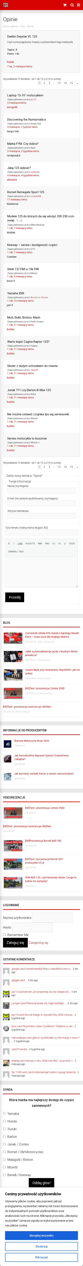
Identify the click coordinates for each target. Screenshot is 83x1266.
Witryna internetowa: (18, 511)
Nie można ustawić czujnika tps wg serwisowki (38, 414)
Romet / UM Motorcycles (25, 1152)
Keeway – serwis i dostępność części (32, 245)
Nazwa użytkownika (17, 917)
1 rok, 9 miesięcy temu (19, 276)
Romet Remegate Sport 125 (25, 192)
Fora (22, 26)
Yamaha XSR (15, 293)
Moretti (12, 1167)
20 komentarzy (22, 711)
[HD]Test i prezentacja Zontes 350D (45, 688)
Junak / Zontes (18, 1144)
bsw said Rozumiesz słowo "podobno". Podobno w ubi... (42, 1026)
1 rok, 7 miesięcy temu (19, 228)
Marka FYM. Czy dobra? (22, 144)
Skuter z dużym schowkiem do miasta (32, 366)
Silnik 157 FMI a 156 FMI (23, 269)
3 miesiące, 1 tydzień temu (22, 127)
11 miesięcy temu (17, 199)
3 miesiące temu (16, 102)
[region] (41, 1226)
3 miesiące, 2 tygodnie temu (23, 151)
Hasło (7, 927)
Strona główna (10, 26)
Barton (12, 1137)
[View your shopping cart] (65, 5)
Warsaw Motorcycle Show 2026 (31, 740)
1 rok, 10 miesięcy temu (20, 300)
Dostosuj (42, 1246)
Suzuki (12, 1129)
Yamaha (13, 1114)
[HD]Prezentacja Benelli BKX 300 (43, 840)
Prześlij (15, 597)
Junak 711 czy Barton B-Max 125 (29, 390)
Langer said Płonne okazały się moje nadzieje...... (39, 1003)
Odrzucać (41, 1257)
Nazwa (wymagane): (18, 486)
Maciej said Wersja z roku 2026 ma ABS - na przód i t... (42, 1060)
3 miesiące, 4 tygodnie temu (23, 175)
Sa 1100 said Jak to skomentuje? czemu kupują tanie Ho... (44, 1072)
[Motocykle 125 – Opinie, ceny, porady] (5, 6)
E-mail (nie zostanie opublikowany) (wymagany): (32, 498)
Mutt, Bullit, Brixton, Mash (23, 317)
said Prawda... (20, 1049)
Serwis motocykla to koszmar (27, 438)
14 (65, 83)
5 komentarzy (44, 660)
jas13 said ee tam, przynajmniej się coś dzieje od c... (41, 991)
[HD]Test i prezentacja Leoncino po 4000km (27, 706)
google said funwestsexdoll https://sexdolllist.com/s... (41, 968)
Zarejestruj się (38, 943)
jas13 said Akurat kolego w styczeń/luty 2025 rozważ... (42, 1014)
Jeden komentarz (46, 641)
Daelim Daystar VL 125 (22, 36)
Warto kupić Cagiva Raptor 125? (28, 342)
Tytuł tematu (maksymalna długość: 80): (26, 527)
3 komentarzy (44, 678)
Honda (12, 1121)
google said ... (19, 980)
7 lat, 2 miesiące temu (19, 66)
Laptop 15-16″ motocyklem (25, 95)
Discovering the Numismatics (26, 119)
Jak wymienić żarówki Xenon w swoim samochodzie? (44, 773)
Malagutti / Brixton (20, 1160)
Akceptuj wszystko (41, 1235)
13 (59, 83)
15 (71, 83)
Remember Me (18, 935)
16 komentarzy (44, 693)
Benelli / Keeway (19, 1175)
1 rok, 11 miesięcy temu (20, 325)
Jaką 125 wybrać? (19, 168)
